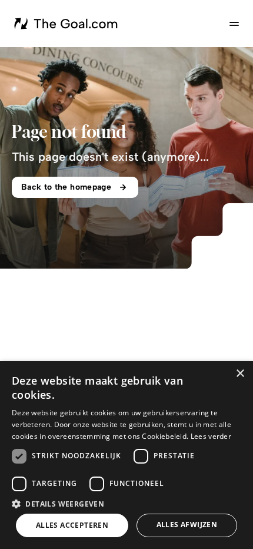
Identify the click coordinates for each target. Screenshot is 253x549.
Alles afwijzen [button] (187, 525)
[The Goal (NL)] (67, 23)
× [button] (239, 373)
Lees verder (211, 436)
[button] (126, 503)
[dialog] (126, 455)
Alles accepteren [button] (72, 525)
